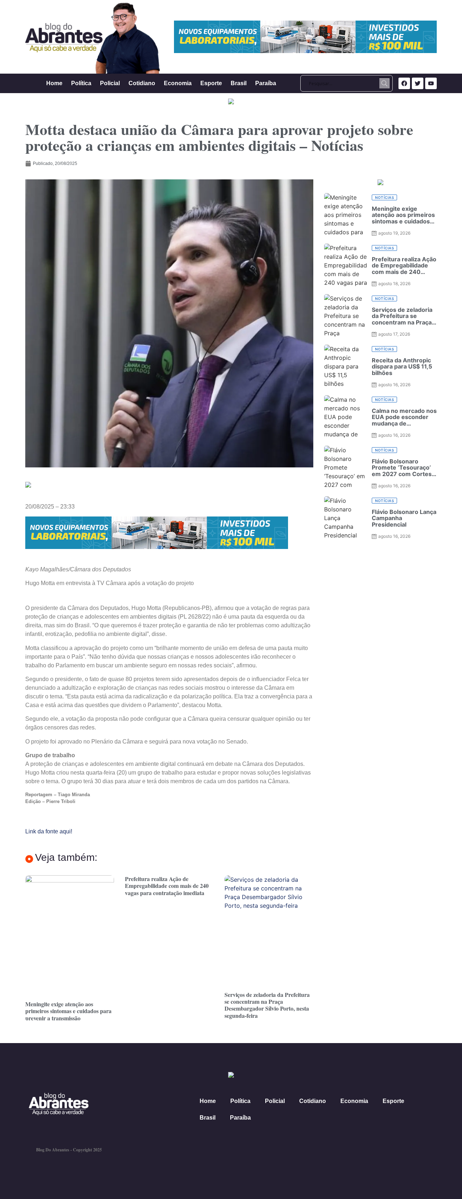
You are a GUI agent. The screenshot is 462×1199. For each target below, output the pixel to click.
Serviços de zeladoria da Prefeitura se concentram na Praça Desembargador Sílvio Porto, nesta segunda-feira (267, 1005)
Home (54, 83)
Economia (178, 83)
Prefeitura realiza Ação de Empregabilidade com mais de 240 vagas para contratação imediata (167, 886)
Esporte (211, 83)
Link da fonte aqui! (48, 831)
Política (81, 83)
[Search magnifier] (384, 83)
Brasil (239, 83)
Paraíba (265, 83)
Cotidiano (141, 83)
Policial (110, 83)
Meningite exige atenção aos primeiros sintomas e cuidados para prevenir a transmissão (68, 1011)
